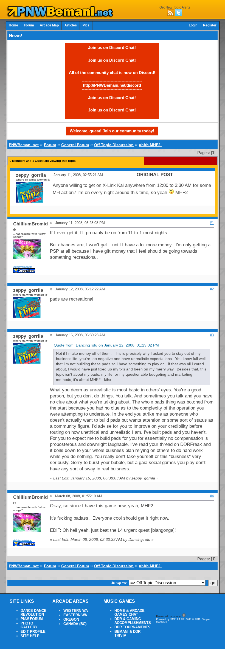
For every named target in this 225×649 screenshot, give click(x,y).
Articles (70, 25)
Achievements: (22, 266)
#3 (212, 335)
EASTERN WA (75, 615)
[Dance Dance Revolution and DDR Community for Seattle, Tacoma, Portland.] (61, 16)
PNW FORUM (32, 619)
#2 (212, 289)
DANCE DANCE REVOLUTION (33, 613)
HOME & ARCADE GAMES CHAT (129, 613)
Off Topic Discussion (114, 145)
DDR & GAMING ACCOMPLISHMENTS (132, 621)
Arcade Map (49, 25)
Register (209, 25)
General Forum (75, 145)
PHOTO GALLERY (29, 625)
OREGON (71, 619)
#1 (212, 223)
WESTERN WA (75, 611)
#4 (212, 496)
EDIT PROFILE (33, 632)
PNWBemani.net (24, 145)
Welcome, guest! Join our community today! (112, 131)
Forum (29, 25)
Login (193, 25)
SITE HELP (30, 636)
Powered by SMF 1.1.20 (170, 619)
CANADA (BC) (74, 624)
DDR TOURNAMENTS (132, 627)
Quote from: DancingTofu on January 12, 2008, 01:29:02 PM (106, 345)
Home (13, 25)
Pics (86, 25)
